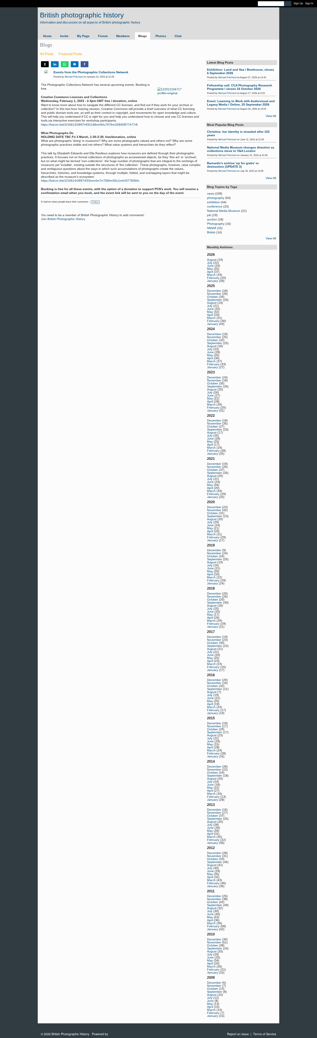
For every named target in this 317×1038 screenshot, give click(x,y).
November (214, 293)
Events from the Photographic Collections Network (90, 72)
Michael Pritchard (74, 76)
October (212, 296)
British (211, 232)
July (209, 262)
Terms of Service (264, 1034)
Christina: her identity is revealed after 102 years (238, 133)
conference (214, 206)
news (210, 193)
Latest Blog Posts (220, 62)
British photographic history (82, 15)
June (210, 265)
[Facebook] (84, 64)
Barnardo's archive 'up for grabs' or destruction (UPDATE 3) (233, 164)
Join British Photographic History (63, 219)
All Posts (46, 54)
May (210, 268)
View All (271, 115)
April (210, 271)
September (214, 299)
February (213, 277)
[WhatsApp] (65, 64)
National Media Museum (223, 210)
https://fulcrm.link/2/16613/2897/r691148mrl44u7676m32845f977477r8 (89, 124)
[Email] (74, 64)
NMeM (211, 228)
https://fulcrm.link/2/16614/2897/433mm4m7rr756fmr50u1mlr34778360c (90, 180)
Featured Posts (70, 54)
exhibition (213, 202)
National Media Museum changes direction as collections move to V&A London (240, 149)
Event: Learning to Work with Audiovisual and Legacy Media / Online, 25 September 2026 (241, 102)
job (209, 215)
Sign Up (298, 3)
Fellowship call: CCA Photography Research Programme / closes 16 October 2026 (239, 87)
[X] (45, 64)
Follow (95, 202)
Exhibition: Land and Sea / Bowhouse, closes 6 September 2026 (240, 71)
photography (215, 198)
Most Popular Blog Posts (225, 124)
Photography (215, 223)
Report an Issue (238, 1034)
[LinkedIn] (55, 64)
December (214, 290)
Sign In (309, 3)
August (212, 259)
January (212, 281)
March (211, 274)
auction (212, 219)
